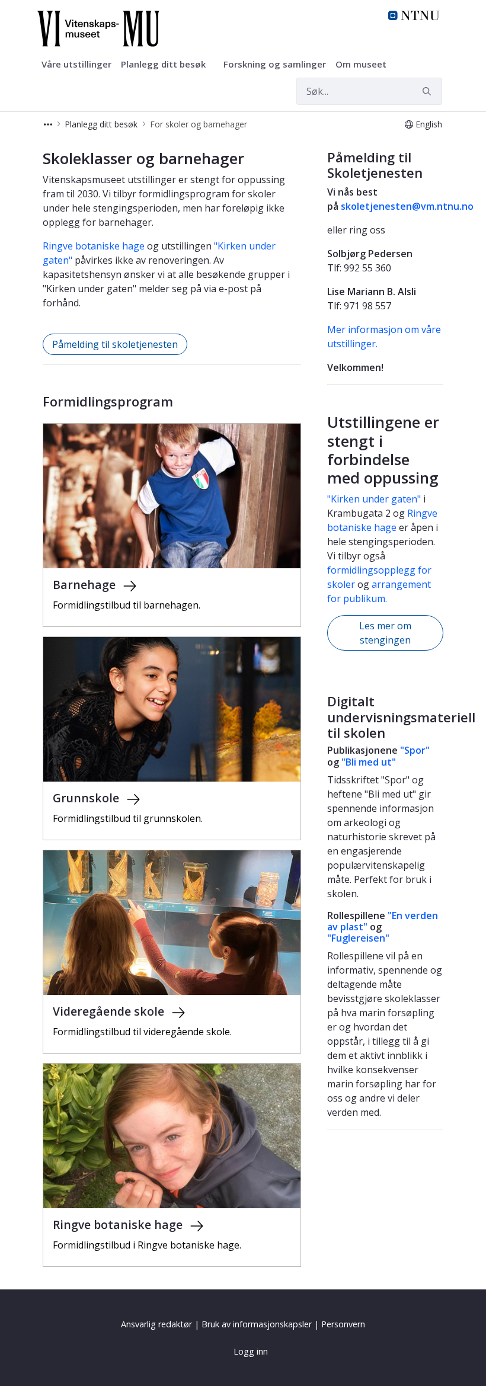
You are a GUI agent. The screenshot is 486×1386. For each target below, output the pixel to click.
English (428, 124)
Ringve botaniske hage (94, 245)
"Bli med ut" (368, 762)
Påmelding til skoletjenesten (115, 344)
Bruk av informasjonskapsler (257, 1324)
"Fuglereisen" (358, 938)
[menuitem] (76, 65)
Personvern (343, 1324)
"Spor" (415, 750)
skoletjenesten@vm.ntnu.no (407, 206)
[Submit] (428, 91)
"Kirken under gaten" (374, 498)
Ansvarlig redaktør (156, 1324)
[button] (48, 124)
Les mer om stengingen (385, 632)
